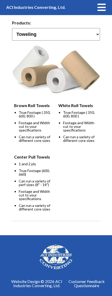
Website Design (25, 281)
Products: (21, 23)
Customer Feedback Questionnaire (87, 283)
